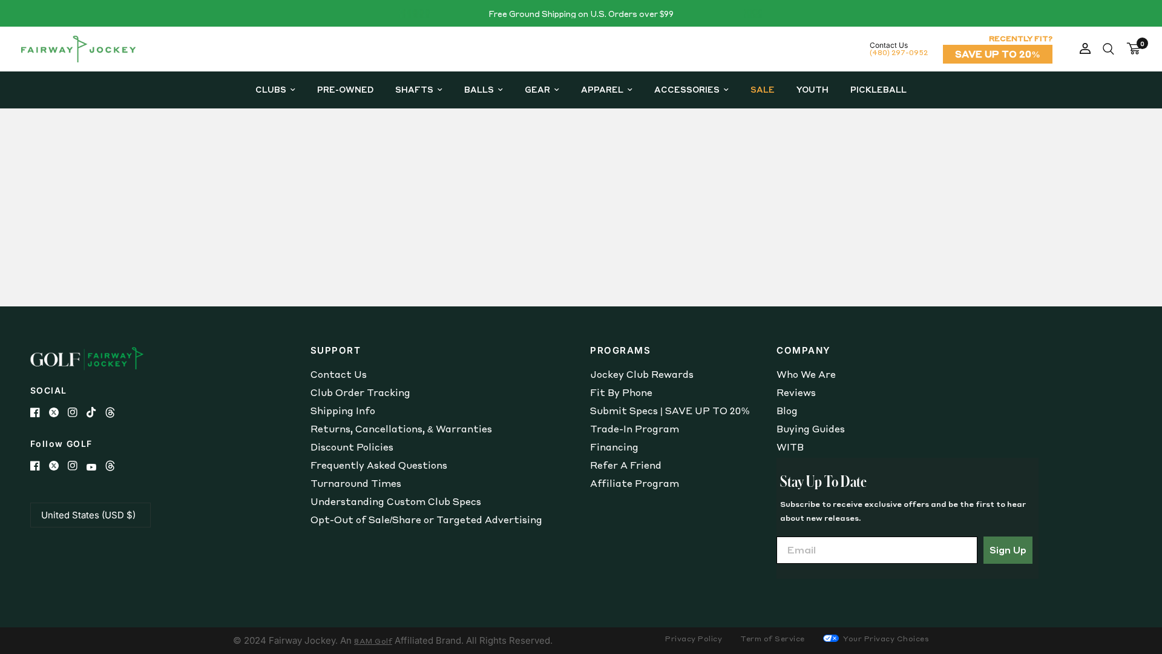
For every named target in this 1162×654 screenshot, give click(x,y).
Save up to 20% (997, 54)
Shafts (414, 89)
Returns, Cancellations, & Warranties (401, 429)
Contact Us (338, 374)
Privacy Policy (693, 638)
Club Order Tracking (360, 392)
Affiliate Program (634, 483)
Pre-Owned (345, 89)
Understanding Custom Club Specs (395, 501)
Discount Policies (351, 447)
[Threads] (114, 412)
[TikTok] (96, 412)
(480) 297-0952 (899, 52)
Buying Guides (810, 429)
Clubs (270, 89)
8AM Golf (373, 641)
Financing (614, 447)
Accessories (687, 89)
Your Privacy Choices (885, 638)
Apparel (602, 89)
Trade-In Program (634, 429)
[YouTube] (96, 467)
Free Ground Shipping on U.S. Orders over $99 (581, 13)
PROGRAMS (620, 350)
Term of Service (772, 638)
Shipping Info (342, 411)
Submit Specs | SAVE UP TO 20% (669, 411)
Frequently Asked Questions (378, 465)
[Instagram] (77, 412)
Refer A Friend (625, 465)
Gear (537, 89)
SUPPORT (335, 350)
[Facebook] (39, 412)
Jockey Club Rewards (642, 374)
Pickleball (878, 89)
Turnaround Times (355, 483)
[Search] (1108, 49)
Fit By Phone (621, 392)
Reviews (796, 392)
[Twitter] (58, 412)
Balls (479, 89)
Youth (812, 89)
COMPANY (803, 350)
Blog (787, 411)
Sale (762, 89)
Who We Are (806, 374)
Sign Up (1008, 550)
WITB (790, 447)
